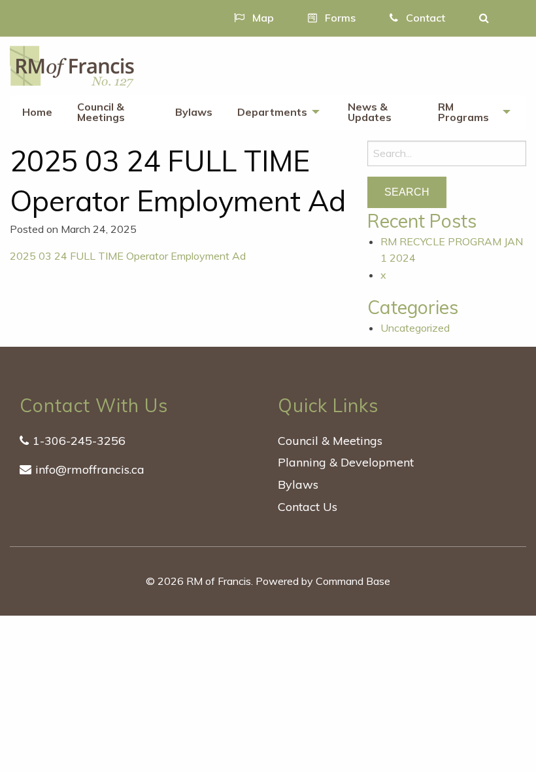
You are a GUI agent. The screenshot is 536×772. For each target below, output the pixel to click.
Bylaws (193, 111)
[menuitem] (37, 112)
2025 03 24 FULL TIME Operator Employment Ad (128, 255)
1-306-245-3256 (79, 440)
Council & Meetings (101, 112)
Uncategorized (415, 327)
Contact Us (307, 506)
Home (37, 111)
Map (262, 17)
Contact (424, 17)
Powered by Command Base (323, 581)
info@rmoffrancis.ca (89, 469)
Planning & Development (346, 462)
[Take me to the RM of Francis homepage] (72, 65)
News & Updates (370, 112)
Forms (339, 17)
